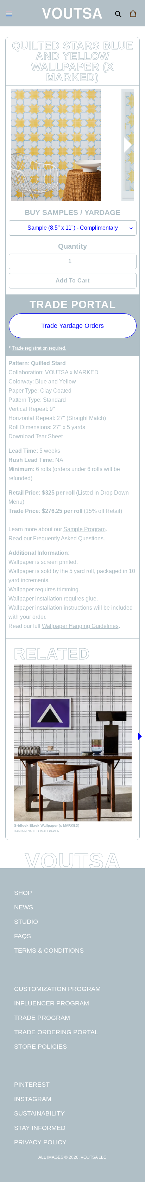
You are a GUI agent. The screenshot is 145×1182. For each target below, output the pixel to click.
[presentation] (127, 145)
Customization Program (57, 988)
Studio (26, 921)
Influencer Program (51, 1003)
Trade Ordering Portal (56, 1032)
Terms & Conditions (49, 950)
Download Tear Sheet (35, 436)
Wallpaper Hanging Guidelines (80, 626)
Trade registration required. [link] (39, 348)
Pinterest (32, 1084)
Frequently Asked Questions (68, 538)
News (23, 907)
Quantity (72, 246)
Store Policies (40, 1046)
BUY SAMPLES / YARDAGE (72, 212)
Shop (23, 892)
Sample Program (84, 529)
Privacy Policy (40, 1142)
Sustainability (39, 1113)
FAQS (22, 936)
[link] (73, 749)
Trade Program (42, 1017)
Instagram (32, 1098)
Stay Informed (39, 1127)
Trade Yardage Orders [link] (72, 325)
